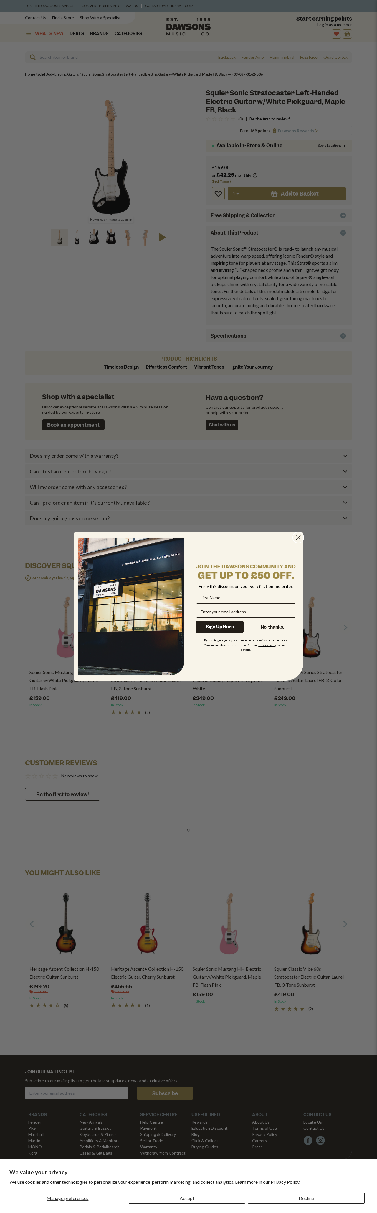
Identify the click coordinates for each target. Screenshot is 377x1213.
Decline (306, 1198)
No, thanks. (272, 627)
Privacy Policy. (285, 1182)
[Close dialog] (298, 537)
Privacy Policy (267, 645)
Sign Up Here (220, 627)
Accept (187, 1198)
